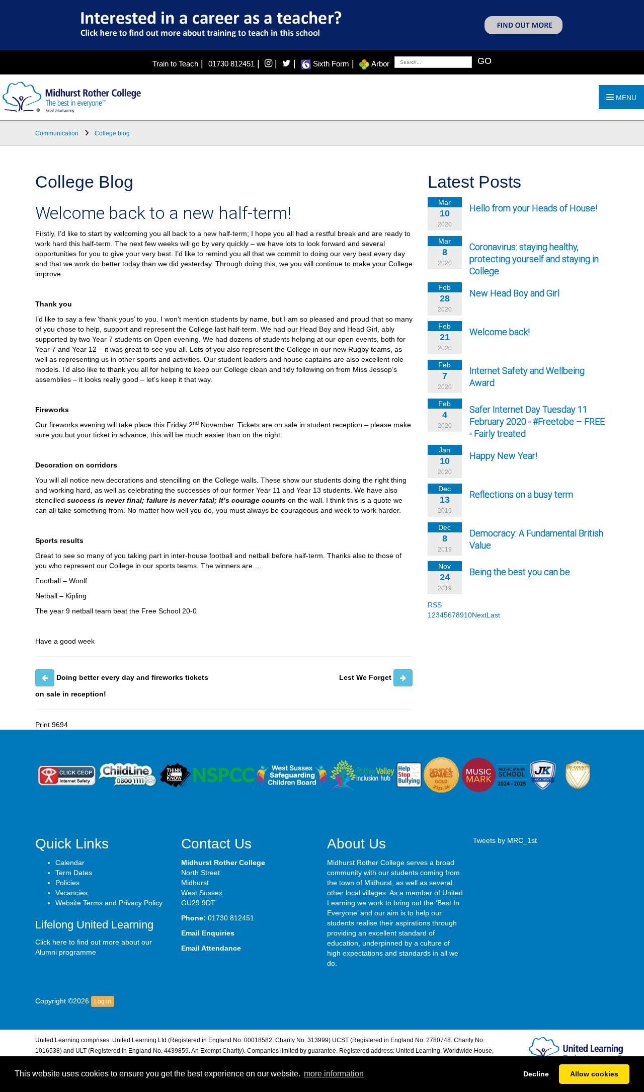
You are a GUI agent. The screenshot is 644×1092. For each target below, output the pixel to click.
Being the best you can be (519, 572)
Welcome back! (499, 332)
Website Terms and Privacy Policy (109, 903)
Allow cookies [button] (594, 1074)
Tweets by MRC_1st (505, 840)
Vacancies (71, 893)
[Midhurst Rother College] (70, 97)
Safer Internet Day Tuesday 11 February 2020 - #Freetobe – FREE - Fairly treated (537, 421)
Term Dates (73, 873)
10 (468, 615)
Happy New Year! (503, 455)
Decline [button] (536, 1074)
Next (479, 615)
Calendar (70, 863)
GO (484, 61)
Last (493, 615)
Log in (102, 1001)
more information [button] (334, 1073)
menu (625, 98)
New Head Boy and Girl (514, 293)
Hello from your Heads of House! (533, 208)
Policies (67, 883)
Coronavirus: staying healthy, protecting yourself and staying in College (534, 259)
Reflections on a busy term (521, 494)
